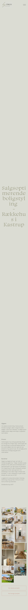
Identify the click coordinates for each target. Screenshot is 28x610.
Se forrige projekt (14, 593)
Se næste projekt (14, 588)
